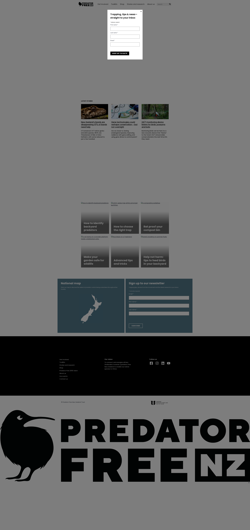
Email (112, 40)
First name (114, 25)
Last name (114, 32)
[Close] (141, 11)
